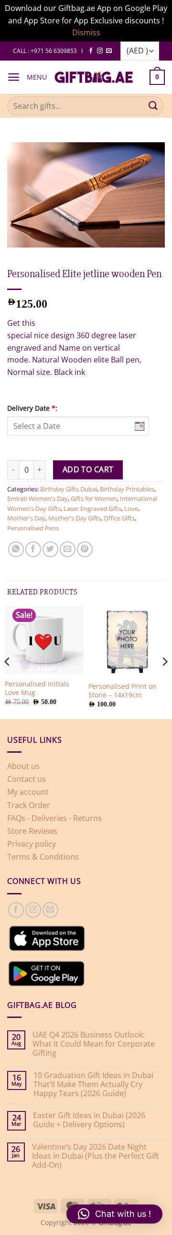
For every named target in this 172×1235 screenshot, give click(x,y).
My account (28, 792)
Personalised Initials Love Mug (37, 688)
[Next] (164, 661)
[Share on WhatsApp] (16, 549)
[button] (13, 77)
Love (131, 508)
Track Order (28, 805)
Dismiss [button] (86, 32)
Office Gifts (119, 518)
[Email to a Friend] (67, 549)
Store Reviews (32, 831)
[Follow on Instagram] (100, 51)
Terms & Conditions (43, 856)
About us (23, 766)
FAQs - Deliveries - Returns (54, 818)
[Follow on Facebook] (91, 51)
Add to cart (88, 469)
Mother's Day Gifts (74, 518)
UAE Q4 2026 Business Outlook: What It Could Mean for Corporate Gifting (93, 1044)
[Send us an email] (109, 51)
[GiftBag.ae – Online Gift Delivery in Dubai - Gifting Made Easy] (93, 77)
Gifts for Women (94, 498)
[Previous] (7, 661)
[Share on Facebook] (33, 549)
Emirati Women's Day (37, 498)
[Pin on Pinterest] (85, 549)
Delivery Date (32, 408)
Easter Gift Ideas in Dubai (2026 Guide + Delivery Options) (89, 1120)
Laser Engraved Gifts (92, 508)
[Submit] (153, 105)
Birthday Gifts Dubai (68, 489)
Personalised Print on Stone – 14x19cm (122, 690)
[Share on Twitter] (50, 549)
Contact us (26, 779)
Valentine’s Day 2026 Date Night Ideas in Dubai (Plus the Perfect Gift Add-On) (95, 1156)
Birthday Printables (127, 489)
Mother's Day (26, 518)
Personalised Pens (33, 528)
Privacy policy (31, 844)
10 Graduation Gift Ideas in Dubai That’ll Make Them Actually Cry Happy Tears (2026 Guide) (93, 1085)
